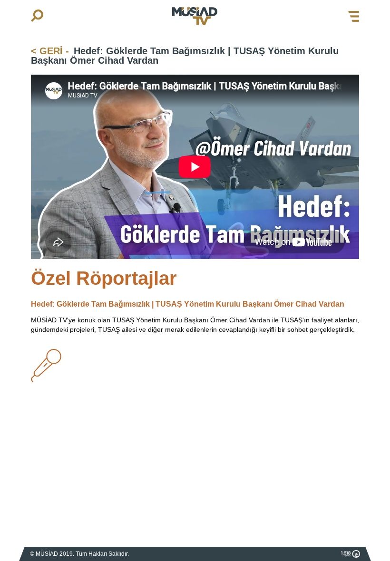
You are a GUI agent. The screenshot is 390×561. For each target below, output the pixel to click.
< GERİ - (50, 51)
